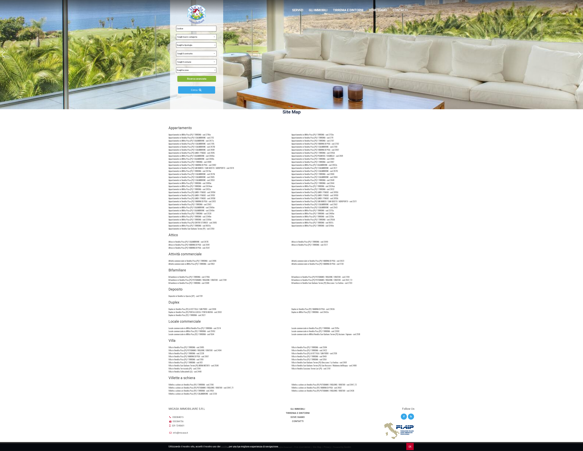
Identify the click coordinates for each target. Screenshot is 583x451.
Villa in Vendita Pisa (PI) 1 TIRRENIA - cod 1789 (186, 359)
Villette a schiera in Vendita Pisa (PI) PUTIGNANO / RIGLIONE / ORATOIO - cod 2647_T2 (324, 384)
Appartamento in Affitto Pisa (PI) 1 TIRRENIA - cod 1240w (313, 225)
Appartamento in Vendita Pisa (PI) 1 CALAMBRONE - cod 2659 (192, 180)
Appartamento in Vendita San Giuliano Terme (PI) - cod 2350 (191, 228)
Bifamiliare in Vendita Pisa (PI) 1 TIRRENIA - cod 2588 (189, 282)
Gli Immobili (318, 10)
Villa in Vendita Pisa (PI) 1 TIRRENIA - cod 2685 (186, 347)
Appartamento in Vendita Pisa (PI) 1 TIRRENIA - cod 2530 (190, 213)
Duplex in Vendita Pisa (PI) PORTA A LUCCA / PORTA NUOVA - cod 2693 (195, 312)
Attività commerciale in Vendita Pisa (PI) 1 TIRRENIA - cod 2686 (192, 260)
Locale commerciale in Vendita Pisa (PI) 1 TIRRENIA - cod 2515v (315, 328)
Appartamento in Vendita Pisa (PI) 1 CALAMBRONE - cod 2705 (191, 143)
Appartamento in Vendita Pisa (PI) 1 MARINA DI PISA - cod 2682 (192, 164)
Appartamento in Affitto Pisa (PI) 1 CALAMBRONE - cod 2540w (192, 210)
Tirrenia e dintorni (348, 10)
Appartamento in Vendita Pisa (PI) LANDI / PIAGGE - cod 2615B (192, 198)
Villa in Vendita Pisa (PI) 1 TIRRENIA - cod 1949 (309, 356)
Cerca (194, 90)
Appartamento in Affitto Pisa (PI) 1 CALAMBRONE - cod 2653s (314, 164)
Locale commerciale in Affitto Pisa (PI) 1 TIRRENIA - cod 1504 (191, 334)
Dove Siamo (378, 10)
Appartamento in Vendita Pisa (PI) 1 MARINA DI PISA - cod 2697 (315, 149)
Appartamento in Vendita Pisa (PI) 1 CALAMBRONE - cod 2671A (192, 174)
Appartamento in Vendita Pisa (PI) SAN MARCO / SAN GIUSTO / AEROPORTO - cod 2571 (324, 201)
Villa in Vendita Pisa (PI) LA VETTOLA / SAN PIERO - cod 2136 (314, 353)
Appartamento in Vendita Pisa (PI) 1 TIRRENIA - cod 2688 (190, 161)
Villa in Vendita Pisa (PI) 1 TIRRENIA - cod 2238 (186, 353)
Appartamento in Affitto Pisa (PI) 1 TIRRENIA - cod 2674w (190, 170)
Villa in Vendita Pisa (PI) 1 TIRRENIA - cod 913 (186, 362)
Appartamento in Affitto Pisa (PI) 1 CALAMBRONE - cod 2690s (191, 158)
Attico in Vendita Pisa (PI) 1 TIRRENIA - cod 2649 (310, 241)
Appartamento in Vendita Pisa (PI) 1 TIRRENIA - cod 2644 (313, 183)
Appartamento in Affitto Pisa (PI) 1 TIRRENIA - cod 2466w (313, 213)
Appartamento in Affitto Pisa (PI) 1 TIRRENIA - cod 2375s (313, 210)
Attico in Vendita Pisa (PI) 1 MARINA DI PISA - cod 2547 (189, 247)
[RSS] (411, 417)
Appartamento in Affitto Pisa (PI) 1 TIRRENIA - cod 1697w (190, 225)
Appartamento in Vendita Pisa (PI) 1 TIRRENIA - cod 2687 (313, 161)
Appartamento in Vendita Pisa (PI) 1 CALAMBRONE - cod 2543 (315, 207)
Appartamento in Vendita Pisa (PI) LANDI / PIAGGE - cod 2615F (192, 195)
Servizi (297, 10)
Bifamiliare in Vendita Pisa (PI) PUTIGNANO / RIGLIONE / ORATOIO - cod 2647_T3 (322, 279)
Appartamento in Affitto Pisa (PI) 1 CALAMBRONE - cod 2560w (192, 207)
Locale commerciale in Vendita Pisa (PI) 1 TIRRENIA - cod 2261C (315, 331)
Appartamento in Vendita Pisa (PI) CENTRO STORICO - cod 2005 (193, 222)
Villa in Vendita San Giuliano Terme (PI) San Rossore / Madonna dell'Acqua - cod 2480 (324, 365)
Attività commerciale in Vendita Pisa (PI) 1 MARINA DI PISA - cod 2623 (318, 260)
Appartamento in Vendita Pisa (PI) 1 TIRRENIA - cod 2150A (313, 219)
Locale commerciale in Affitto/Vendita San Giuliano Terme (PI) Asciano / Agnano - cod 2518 (326, 334)
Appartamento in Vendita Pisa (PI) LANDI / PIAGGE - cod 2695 (192, 152)
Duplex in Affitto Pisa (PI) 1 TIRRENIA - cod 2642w (310, 312)
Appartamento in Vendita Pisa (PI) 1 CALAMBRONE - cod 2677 (314, 167)
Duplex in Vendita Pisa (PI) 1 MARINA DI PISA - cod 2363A (313, 309)
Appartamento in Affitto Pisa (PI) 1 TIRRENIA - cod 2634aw (190, 186)
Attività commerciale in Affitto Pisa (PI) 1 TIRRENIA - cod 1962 (192, 263)
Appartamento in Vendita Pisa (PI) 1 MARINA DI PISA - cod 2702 (315, 143)
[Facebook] (404, 417)
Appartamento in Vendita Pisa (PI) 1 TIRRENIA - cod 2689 (313, 158)
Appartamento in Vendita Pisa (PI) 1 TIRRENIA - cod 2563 (190, 204)
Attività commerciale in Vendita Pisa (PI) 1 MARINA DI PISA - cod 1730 (318, 263)
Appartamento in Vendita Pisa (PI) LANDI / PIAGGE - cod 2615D (315, 195)
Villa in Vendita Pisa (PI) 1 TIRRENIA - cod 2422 (309, 350)
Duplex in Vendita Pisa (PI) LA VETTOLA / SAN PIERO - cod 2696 (192, 309)
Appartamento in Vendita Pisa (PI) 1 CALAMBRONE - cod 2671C (315, 170)
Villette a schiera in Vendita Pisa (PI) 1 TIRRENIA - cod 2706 (191, 384)
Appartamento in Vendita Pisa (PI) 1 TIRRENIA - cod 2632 (313, 189)
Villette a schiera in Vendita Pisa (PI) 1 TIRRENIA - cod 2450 (191, 390)
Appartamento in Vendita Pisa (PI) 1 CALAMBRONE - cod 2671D (192, 146)
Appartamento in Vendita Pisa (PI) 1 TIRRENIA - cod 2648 (313, 180)
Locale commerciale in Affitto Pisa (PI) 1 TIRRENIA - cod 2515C (192, 331)
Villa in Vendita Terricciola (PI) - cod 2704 (185, 368)
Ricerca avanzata (196, 78)
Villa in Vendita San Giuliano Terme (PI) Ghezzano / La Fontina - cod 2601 (319, 362)
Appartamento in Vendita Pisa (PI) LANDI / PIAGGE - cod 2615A (315, 198)
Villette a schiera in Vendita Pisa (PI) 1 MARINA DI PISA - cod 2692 (317, 387)
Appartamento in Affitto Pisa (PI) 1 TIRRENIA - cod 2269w (190, 219)
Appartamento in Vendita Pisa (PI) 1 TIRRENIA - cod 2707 (313, 140)
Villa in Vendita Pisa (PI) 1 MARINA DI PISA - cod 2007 (189, 356)
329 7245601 (178, 425)
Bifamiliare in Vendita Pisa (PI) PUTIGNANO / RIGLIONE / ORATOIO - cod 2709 (320, 276)
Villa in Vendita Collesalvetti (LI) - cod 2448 (185, 371)
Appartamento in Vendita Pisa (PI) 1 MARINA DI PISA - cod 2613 (192, 201)
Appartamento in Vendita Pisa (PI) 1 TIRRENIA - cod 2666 (313, 174)
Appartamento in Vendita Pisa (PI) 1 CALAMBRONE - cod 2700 (314, 146)
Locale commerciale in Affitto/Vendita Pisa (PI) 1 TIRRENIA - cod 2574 (195, 328)
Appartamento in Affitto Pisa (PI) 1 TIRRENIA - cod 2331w (313, 216)
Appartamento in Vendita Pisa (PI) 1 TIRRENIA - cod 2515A (313, 152)
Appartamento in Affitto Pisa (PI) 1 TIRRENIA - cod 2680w (190, 183)
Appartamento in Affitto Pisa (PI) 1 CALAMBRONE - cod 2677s (191, 140)
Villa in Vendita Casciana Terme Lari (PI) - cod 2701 (311, 368)
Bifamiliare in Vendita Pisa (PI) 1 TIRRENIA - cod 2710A (189, 276)
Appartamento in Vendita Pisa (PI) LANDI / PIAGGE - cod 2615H (192, 192)
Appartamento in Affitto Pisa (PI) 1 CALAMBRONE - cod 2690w (192, 155)
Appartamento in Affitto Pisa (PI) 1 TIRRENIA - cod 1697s (312, 222)
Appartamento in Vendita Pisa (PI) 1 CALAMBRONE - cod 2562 (315, 204)
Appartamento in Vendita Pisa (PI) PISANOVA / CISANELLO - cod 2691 (317, 155)
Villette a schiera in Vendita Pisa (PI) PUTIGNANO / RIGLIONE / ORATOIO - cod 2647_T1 (201, 387)
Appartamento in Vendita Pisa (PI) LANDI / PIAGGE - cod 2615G (315, 192)
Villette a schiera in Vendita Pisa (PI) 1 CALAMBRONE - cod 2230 (193, 393)
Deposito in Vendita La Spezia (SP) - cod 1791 (186, 295)
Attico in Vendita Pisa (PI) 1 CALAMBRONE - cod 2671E (188, 241)
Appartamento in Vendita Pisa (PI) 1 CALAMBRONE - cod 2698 (192, 149)
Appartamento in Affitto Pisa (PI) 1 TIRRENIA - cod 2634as (313, 186)
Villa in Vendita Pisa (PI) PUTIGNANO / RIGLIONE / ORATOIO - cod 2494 (195, 350)
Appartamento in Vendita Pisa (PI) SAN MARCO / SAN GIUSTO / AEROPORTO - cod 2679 (201, 167)
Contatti (400, 10)
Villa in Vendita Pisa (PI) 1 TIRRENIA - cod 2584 (309, 347)
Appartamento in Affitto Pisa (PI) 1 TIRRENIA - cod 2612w (190, 189)
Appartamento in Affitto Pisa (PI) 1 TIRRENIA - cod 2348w (190, 216)
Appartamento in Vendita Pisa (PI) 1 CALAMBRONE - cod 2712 (191, 137)
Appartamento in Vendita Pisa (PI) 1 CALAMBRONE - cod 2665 (192, 177)
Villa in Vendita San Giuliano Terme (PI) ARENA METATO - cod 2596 (194, 365)
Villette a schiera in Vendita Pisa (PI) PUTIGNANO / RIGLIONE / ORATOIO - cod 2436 (323, 390)
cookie (224, 446)
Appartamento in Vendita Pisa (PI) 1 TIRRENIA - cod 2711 (312, 137)
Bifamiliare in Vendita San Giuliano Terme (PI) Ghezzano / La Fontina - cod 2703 (322, 282)
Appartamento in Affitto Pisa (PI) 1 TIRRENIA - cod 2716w (190, 134)
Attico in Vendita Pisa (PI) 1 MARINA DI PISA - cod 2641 (189, 244)
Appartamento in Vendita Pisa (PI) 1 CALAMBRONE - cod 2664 (315, 177)
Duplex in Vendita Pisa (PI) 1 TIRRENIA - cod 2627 (187, 315)
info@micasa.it (180, 432)
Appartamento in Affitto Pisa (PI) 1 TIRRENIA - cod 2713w (313, 134)
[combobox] (196, 37)
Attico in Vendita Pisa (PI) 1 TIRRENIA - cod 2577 (310, 244)
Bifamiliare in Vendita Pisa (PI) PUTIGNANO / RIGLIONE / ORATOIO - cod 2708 (198, 279)
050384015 (177, 417)
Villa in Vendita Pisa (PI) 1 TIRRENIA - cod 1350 (309, 359)
